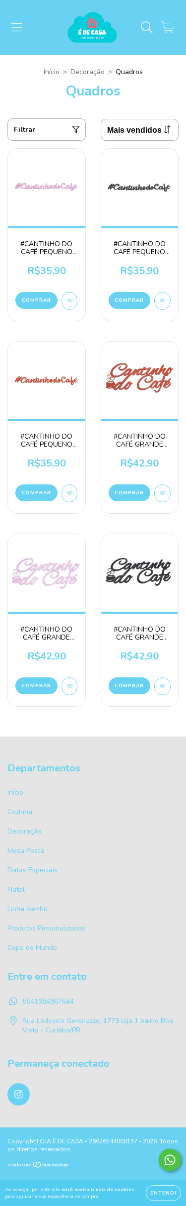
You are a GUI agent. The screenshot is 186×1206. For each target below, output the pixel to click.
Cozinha (19, 812)
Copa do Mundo (32, 947)
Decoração (87, 72)
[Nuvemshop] (38, 1166)
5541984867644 (48, 1001)
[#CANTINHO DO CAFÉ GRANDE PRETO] (162, 686)
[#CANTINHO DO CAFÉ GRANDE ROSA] (70, 686)
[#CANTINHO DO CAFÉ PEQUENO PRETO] (162, 301)
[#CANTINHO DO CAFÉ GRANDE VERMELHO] (162, 493)
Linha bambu (27, 909)
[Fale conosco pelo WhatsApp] (170, 1160)
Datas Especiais (32, 870)
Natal (16, 889)
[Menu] (16, 27)
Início (52, 72)
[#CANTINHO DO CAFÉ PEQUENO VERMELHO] (70, 493)
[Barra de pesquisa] (147, 27)
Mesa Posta (25, 850)
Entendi (163, 1193)
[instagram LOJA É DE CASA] (18, 1094)
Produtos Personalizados (46, 928)
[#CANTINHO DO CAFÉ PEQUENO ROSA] (70, 301)
